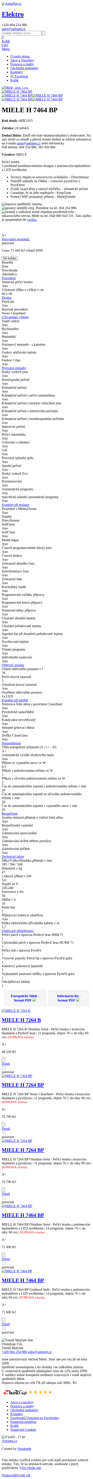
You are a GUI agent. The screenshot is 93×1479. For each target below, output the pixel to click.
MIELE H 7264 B (21, 1020)
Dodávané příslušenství (18, 931)
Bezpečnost (10, 813)
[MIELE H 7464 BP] (17, 91)
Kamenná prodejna (23, 1422)
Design (6, 297)
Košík (14, 80)
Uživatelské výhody (15, 317)
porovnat (8, 243)
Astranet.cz (9, 1441)
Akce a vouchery (22, 1402)
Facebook (21, 76)
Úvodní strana (20, 56)
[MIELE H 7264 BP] (17, 1076)
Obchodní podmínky (24, 68)
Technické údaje (13, 856)
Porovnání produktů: (16, 239)
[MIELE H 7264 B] (16, 1011)
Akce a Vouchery (22, 60)
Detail (6, 1064)
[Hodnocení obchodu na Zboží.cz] (28, 1395)
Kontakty (16, 72)
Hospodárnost (11, 743)
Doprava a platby (22, 64)
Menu (6, 49)
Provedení (9, 278)
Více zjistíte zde (30, 1468)
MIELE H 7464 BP (23, 1215)
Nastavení (8, 1475)
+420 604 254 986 (14, 1352)
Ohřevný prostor (13, 665)
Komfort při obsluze (15, 505)
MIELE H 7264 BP (23, 1085)
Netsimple (24, 1449)
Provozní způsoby (14, 368)
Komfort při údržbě (15, 700)
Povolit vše (22, 1475)
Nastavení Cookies (23, 1429)
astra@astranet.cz (14, 29)
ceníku (32, 219)
